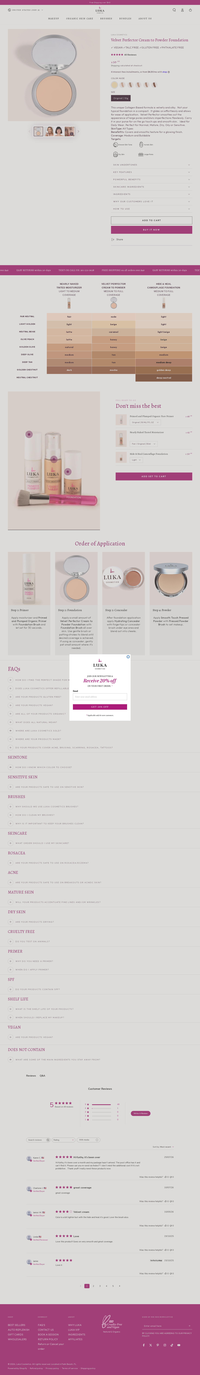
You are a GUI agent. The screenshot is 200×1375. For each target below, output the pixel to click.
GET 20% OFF (100, 706)
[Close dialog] (128, 656)
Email (75, 691)
